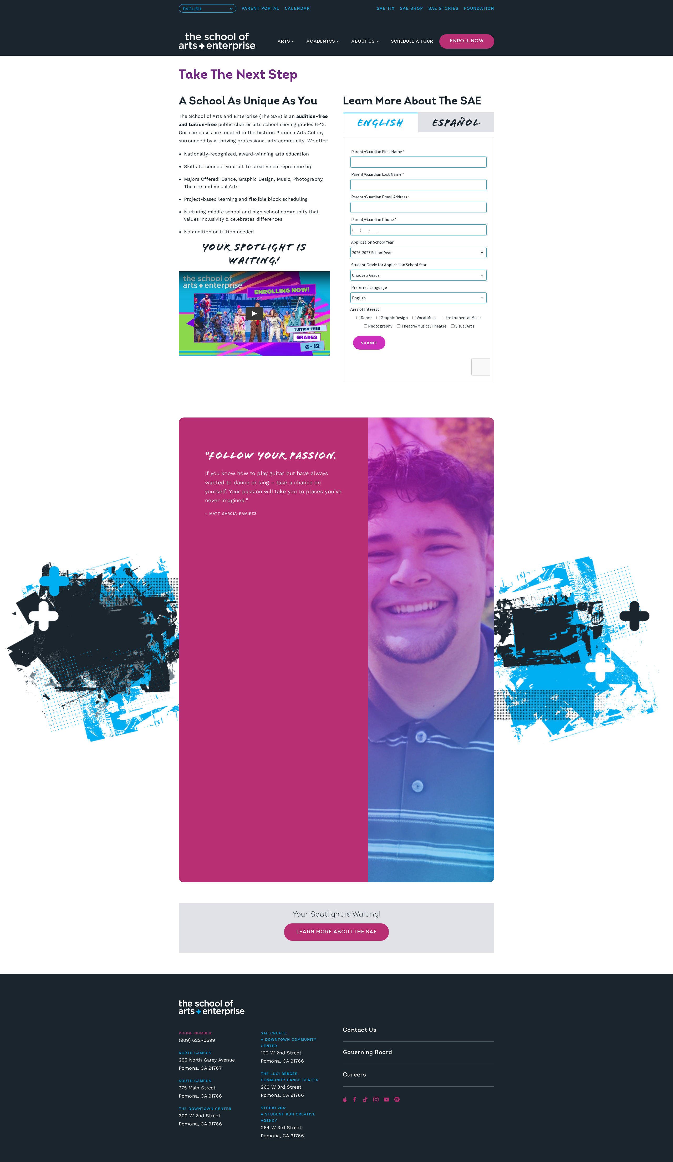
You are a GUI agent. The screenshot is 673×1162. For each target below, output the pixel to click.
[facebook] (354, 1099)
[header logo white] (217, 35)
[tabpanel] (418, 260)
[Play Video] (254, 313)
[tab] (380, 122)
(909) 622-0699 (197, 1040)
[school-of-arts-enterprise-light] (211, 1002)
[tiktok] (365, 1099)
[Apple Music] (345, 1099)
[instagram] (376, 1099)
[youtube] (386, 1099)
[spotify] (397, 1099)
